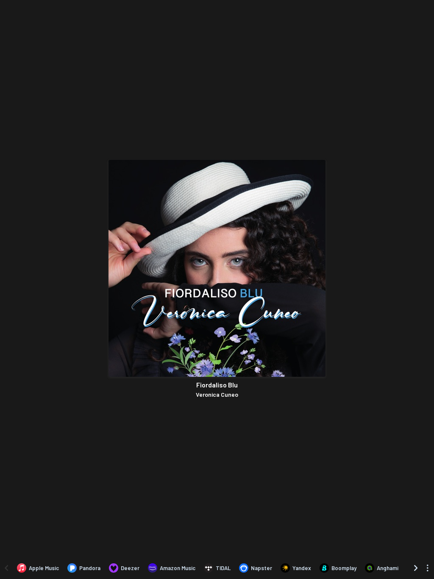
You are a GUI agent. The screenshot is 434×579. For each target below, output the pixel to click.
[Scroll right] (415, 568)
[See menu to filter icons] (427, 568)
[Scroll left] (6, 568)
